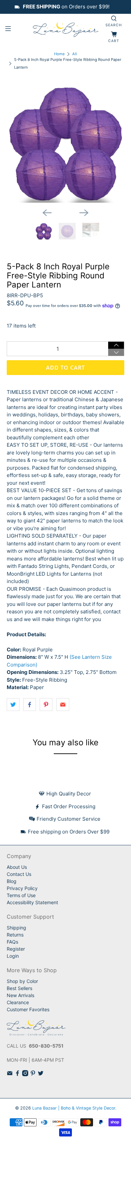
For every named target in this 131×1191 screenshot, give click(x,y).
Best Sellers (19, 988)
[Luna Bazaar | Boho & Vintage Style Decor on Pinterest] (33, 1074)
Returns (15, 935)
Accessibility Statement (32, 902)
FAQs (12, 942)
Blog (11, 881)
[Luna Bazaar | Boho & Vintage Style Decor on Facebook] (17, 1074)
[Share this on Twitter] (13, 704)
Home (59, 54)
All (74, 54)
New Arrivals (20, 995)
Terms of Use (21, 895)
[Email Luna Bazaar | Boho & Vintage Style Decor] (10, 1074)
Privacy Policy (22, 888)
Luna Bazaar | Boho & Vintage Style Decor (73, 1108)
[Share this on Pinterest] (46, 704)
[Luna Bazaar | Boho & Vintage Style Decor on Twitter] (41, 1074)
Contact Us (19, 874)
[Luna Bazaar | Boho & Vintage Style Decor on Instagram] (25, 1074)
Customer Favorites (28, 1009)
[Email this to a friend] (62, 704)
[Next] (84, 213)
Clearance (18, 1002)
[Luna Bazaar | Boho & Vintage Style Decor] (65, 29)
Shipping (16, 927)
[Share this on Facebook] (29, 704)
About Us (17, 867)
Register (16, 949)
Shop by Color (22, 981)
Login (13, 956)
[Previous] (47, 213)
